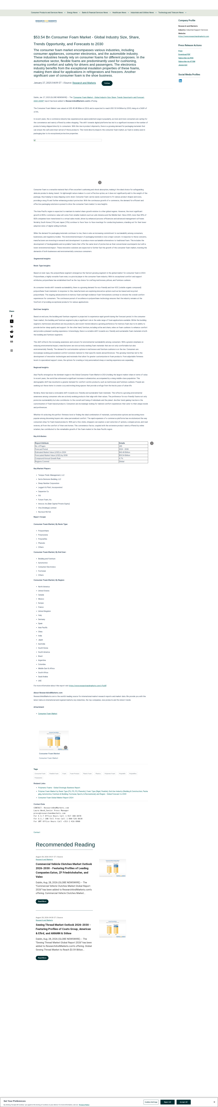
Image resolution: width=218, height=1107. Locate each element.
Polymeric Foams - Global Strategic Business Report (59, 788)
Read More (42, 901)
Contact (37, 832)
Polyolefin (122, 773)
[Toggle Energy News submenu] (80, 12)
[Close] (214, 1102)
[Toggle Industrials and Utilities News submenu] (156, 12)
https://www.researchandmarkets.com (193, 36)
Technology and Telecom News (171, 12)
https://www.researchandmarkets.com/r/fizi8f (88, 686)
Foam (64, 773)
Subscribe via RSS (185, 58)
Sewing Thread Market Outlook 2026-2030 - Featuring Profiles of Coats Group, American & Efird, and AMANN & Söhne (63, 929)
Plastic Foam (87, 773)
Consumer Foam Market (47, 714)
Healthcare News (119, 12)
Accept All (183, 1102)
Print (180, 51)
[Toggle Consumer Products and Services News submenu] (65, 12)
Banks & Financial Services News (95, 12)
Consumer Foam (40, 773)
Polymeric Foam (110, 773)
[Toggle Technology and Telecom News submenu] (186, 12)
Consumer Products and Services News (47, 12)
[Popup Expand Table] (152, 443)
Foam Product (74, 773)
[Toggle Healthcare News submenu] (128, 12)
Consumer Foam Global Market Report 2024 (55, 798)
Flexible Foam (53, 773)
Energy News (72, 12)
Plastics (98, 773)
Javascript (182, 65)
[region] (109, 1102)
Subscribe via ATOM (186, 61)
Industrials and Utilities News (142, 12)
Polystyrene (38, 778)
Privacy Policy (84, 1105)
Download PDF (184, 54)
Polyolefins (132, 773)
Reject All (167, 1102)
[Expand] (100, 182)
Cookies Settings (151, 1102)
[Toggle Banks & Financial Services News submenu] (110, 12)
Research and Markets (84, 82)
